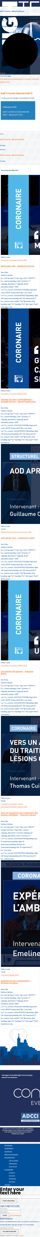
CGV (5, 1132)
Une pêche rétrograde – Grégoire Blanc (17, 672)
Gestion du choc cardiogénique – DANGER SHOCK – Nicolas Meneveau (18, 400)
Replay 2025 (22, 393)
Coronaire (27, 79)
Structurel (15, 532)
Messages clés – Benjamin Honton (17, 266)
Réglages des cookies (18, 1133)
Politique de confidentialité (25, 1130)
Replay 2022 (5, 82)
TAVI (30, 532)
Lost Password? (15, 1215)
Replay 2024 (22, 260)
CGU (14, 1130)
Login (5, 1215)
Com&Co (30, 1128)
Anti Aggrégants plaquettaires (11, 79)
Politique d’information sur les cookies (19, 1132)
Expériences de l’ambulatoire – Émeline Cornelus (16, 982)
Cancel (2, 73)
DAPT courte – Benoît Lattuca (12, 139)
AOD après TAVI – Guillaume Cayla (18, 538)
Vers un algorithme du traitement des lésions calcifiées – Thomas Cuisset (19, 814)
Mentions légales (7, 1130)
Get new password (9, 1231)
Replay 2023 (14, 975)
